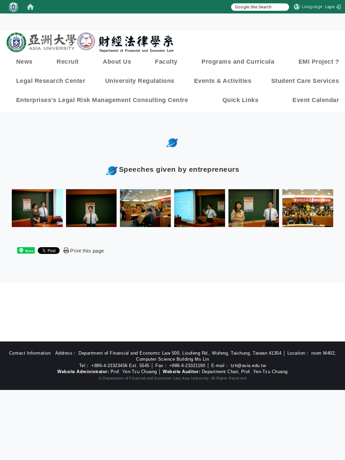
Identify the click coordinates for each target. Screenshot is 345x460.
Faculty (166, 61)
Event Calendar (315, 100)
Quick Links (240, 100)
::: (174, 36)
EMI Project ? (319, 61)
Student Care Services (305, 80)
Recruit (68, 61)
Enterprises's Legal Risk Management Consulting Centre (102, 100)
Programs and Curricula (237, 61)
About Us (117, 61)
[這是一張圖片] (13, 6)
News (24, 61)
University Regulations (140, 80)
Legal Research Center (51, 80)
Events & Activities (223, 80)
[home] (30, 6)
